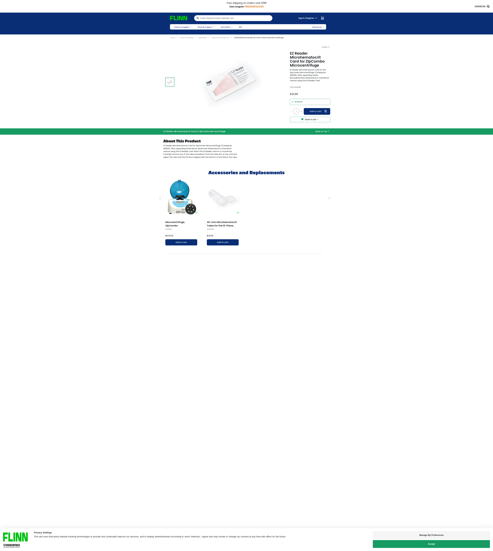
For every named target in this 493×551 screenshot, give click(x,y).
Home (172, 37)
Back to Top (321, 131)
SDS (240, 27)
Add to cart (181, 242)
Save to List (310, 119)
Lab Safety (225, 27)
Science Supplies (181, 27)
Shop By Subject (205, 27)
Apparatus (202, 37)
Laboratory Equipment (220, 37)
